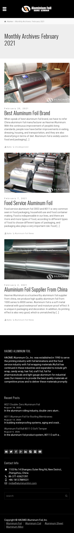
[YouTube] (40, 452)
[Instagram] (35, 452)
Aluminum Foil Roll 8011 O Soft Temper (25, 428)
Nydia (9, 147)
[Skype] (30, 452)
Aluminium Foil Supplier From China (35, 289)
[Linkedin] (26, 452)
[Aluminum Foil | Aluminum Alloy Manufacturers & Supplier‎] (37, 8)
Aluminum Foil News (24, 233)
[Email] (6, 452)
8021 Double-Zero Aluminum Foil (22, 404)
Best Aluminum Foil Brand (27, 113)
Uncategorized (21, 147)
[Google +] (21, 452)
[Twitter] (11, 452)
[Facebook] (16, 452)
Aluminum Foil (14, 523)
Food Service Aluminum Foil (28, 203)
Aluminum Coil (33, 523)
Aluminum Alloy (14, 526)
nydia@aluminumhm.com (23, 483)
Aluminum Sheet (54, 523)
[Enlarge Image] (37, 83)
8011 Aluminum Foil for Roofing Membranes (28, 416)
